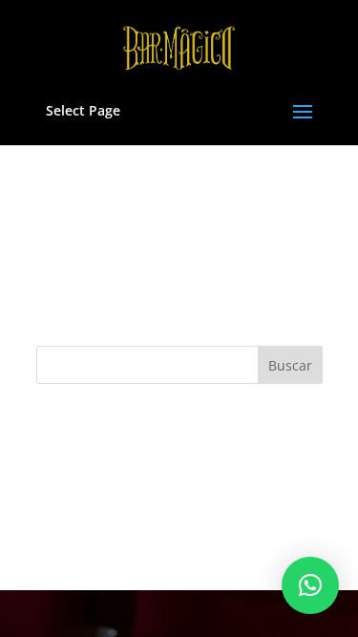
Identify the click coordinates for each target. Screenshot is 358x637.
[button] (310, 585)
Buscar (290, 365)
